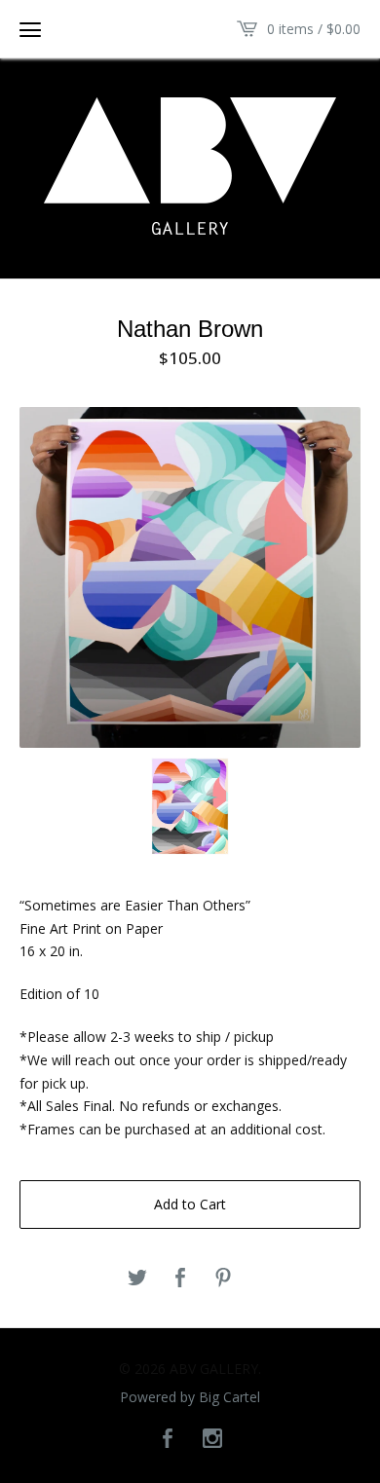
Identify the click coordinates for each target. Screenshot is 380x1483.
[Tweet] (137, 1278)
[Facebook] (167, 1439)
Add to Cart (190, 1204)
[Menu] (30, 29)
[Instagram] (212, 1439)
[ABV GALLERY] (190, 166)
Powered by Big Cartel (190, 1397)
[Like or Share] (180, 1278)
